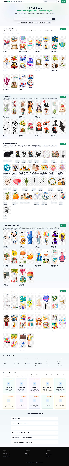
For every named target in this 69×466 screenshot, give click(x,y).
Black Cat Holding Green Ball (17, 160)
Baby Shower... (44, 204)
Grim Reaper (5, 361)
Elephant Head (36, 204)
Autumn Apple (5, 365)
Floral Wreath (45, 162)
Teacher (24, 1)
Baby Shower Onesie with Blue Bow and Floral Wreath (45, 202)
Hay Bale (47, 363)
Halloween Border (6, 358)
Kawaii (52, 116)
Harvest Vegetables (38, 363)
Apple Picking (5, 265)
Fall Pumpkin (21, 265)
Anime (36, 116)
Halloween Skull (59, 358)
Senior (36, 246)
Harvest (36, 22)
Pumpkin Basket (16, 358)
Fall (18, 22)
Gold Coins (5, 204)
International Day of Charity (24, 51)
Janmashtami (37, 70)
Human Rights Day (38, 265)
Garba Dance (27, 365)
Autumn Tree (31, 22)
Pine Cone (58, 363)
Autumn (29, 1)
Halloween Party (24, 22)
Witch (33, 190)
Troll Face (5, 174)
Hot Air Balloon (21, 284)
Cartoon (20, 116)
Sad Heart (14, 190)
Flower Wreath (50, 190)
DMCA (47, 453)
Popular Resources (6, 453)
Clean (6, 1)
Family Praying (54, 162)
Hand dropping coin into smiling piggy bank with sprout (7, 188)
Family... (5, 216)
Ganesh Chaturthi (6, 89)
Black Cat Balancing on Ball (23, 160)
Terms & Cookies (49, 454)
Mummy (26, 361)
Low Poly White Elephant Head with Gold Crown (36, 202)
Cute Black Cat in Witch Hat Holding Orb (15, 173)
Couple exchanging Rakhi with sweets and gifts (35, 173)
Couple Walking (26, 174)
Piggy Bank (40, 190)
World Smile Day (38, 51)
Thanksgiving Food (60, 365)
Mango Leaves (25, 190)
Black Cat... (14, 174)
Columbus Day (37, 365)
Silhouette (53, 135)
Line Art (4, 135)
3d (3, 116)
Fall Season (59, 361)
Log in (59, 1)
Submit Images (27, 454)
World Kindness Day (54, 265)
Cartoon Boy (63, 162)
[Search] (55, 1)
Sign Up (26, 453)
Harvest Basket (27, 363)
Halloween (13, 1)
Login (25, 451)
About (47, 451)
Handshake (5, 246)
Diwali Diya (48, 365)
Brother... (33, 174)
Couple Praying (60, 190)
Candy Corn (37, 361)
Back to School (19, 1)
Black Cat (17, 162)
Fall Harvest (5, 363)
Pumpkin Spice (48, 358)
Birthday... (60, 174)
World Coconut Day (54, 70)
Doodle (36, 135)
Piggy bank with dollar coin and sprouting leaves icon (42, 188)
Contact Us (48, 456)
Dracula (15, 361)
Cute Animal (21, 246)
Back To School (42, 22)
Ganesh (15, 365)
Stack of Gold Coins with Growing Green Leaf (6, 202)
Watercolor (21, 135)
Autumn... (5, 218)
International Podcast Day (23, 70)
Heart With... (52, 174)
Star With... (43, 174)
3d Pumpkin (26, 358)
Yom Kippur (5, 51)
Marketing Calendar (6, 456)
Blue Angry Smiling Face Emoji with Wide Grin (6, 173)
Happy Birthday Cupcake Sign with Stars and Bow (61, 173)
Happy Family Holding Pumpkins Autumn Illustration (6, 216)
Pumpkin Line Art (38, 358)
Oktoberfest (49, 22)
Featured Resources (6, 454)
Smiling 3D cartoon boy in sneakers (62, 160)
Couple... (21, 174)
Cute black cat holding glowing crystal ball (30, 160)
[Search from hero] (53, 19)
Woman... (60, 204)
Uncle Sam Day (21, 89)
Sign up (63, 1)
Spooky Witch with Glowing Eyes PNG (33, 188)
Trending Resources (6, 451)
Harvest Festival (16, 363)
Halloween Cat (53, 246)
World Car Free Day (54, 51)
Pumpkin (14, 204)
